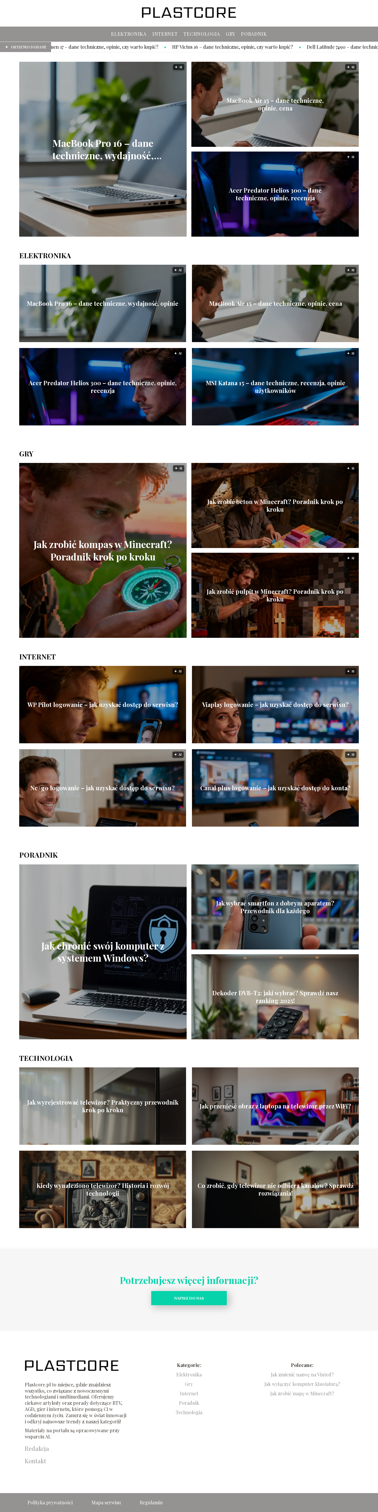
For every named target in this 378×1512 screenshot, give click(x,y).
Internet (165, 34)
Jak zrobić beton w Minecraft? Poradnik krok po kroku (275, 505)
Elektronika (128, 34)
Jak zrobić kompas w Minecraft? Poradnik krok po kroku (103, 550)
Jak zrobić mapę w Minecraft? (302, 1393)
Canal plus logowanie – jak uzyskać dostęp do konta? (275, 788)
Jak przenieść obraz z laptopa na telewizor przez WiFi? (275, 1106)
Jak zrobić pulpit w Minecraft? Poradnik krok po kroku (275, 595)
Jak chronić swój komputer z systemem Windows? (102, 951)
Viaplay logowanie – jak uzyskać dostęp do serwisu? (275, 704)
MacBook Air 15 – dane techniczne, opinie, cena (275, 104)
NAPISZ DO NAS (189, 1297)
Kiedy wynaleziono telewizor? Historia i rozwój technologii (103, 1189)
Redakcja (37, 1448)
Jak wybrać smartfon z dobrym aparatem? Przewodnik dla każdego (275, 907)
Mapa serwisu (106, 1502)
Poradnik (254, 34)
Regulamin (151, 1502)
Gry (230, 34)
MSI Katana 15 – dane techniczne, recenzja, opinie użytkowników (275, 386)
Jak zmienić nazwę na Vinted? (302, 1374)
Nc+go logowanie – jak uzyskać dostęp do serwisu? (102, 788)
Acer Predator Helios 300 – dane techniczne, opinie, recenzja (275, 194)
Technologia (201, 34)
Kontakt (35, 1461)
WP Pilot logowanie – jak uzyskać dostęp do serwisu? (102, 704)
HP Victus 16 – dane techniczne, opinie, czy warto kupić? (116, 47)
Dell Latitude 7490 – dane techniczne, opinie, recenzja (248, 47)
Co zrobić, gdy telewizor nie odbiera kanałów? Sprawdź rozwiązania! (275, 1189)
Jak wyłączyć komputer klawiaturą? (302, 1384)
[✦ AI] (135, 235)
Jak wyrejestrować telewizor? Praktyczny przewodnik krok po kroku (102, 1106)
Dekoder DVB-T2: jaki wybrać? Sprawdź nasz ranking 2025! (275, 996)
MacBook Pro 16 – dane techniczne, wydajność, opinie (103, 149)
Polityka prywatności (50, 1502)
